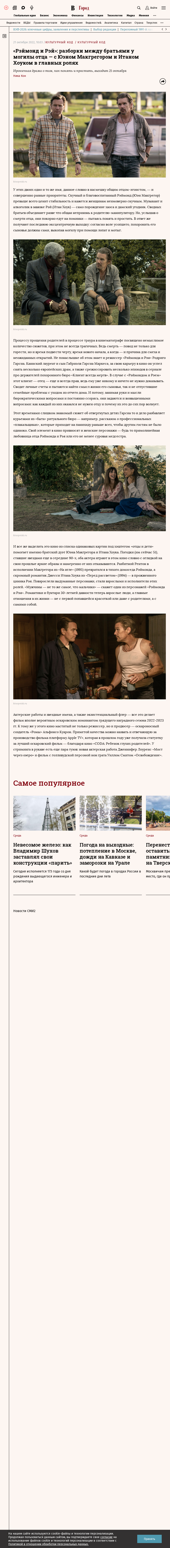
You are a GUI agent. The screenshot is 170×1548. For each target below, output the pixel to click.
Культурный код (59, 42)
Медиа (131, 15)
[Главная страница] (81, 8)
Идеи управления (71, 22)
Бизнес (44, 15)
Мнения (144, 15)
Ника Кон (19, 76)
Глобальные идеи (25, 15)
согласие (106, 1537)
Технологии (115, 15)
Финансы (78, 15)
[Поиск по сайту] (139, 8)
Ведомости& (93, 22)
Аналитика (111, 22)
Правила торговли (45, 22)
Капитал (126, 22)
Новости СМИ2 (24, 911)
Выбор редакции (104, 29)
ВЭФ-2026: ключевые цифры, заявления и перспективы (51, 29)
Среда (17, 835)
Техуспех (151, 22)
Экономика (60, 15)
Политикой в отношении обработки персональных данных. (48, 1544)
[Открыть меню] (163, 8)
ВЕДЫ (26, 22)
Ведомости (13, 22)
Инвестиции (95, 15)
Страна (139, 22)
